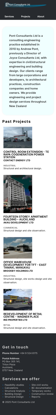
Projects (25, 16)
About (40, 16)
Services (9, 16)
